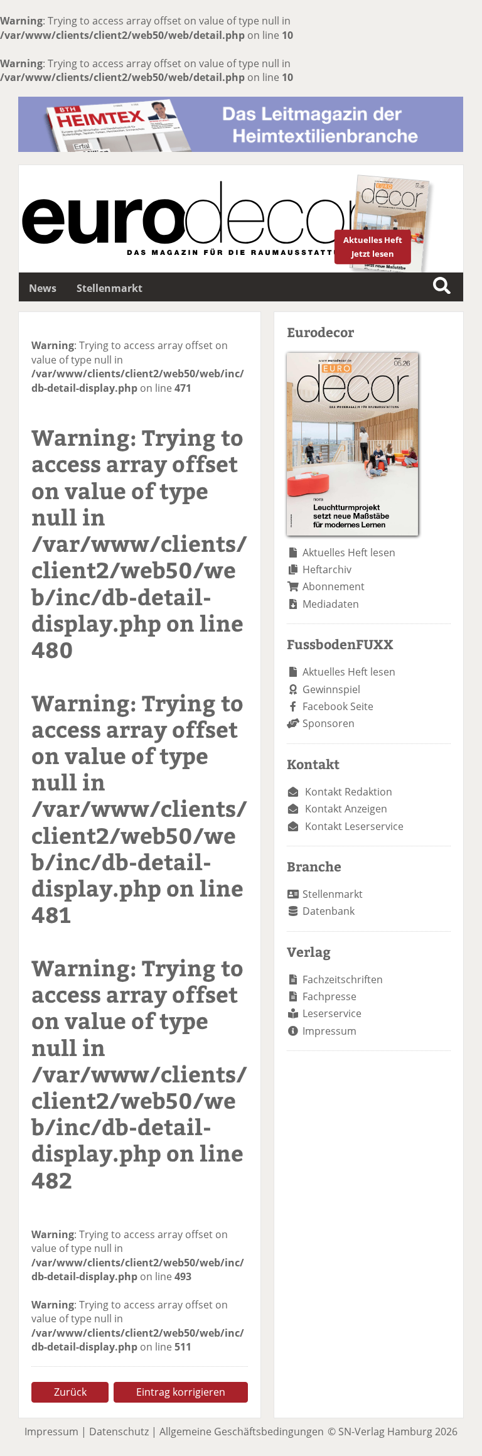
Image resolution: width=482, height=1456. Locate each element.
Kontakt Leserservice (354, 826)
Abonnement (334, 586)
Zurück (70, 1392)
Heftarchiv (327, 569)
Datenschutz (119, 1431)
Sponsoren (329, 723)
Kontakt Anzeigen (346, 809)
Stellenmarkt (109, 288)
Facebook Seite (338, 706)
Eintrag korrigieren (180, 1392)
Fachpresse (329, 996)
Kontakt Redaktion (348, 792)
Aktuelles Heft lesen (349, 552)
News (42, 288)
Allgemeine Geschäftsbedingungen (241, 1431)
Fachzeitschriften (343, 979)
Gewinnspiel (331, 689)
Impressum (329, 1031)
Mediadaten (331, 604)
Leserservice (332, 1013)
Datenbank (329, 911)
